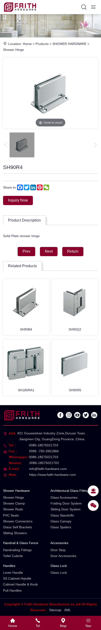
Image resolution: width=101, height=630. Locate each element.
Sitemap (55, 610)
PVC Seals (11, 515)
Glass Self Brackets (17, 527)
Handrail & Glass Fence (20, 543)
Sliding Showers (15, 533)
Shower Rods (13, 509)
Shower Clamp (14, 503)
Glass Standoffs (62, 515)
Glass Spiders (60, 527)
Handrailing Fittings (17, 550)
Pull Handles (12, 590)
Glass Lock (58, 566)
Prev (26, 251)
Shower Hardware (16, 491)
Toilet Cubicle (13, 556)
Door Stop (58, 550)
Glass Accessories (64, 497)
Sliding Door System (65, 509)
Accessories (59, 543)
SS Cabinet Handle (17, 578)
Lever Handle (13, 572)
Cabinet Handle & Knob (20, 584)
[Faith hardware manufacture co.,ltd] (20, 13)
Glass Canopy (60, 521)
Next (49, 251)
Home (27, 44)
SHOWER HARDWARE (69, 44)
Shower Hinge (13, 50)
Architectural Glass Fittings (70, 491)
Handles (9, 566)
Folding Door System (66, 503)
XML (67, 610)
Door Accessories (63, 556)
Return (72, 251)
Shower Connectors (17, 521)
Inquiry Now (18, 200)
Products (42, 44)
